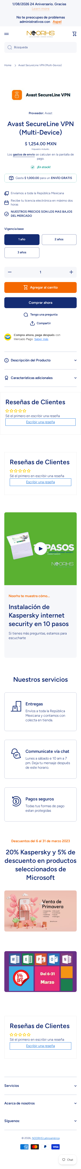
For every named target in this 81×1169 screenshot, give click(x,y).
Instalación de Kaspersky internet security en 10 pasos (39, 615)
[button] (74, 34)
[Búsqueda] (8, 47)
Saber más (41, 339)
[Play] (40, 548)
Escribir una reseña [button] (40, 422)
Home (7, 65)
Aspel (57, 22)
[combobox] (40, 47)
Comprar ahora (40, 303)
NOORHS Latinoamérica (46, 1138)
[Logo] (41, 34)
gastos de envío (24, 154)
